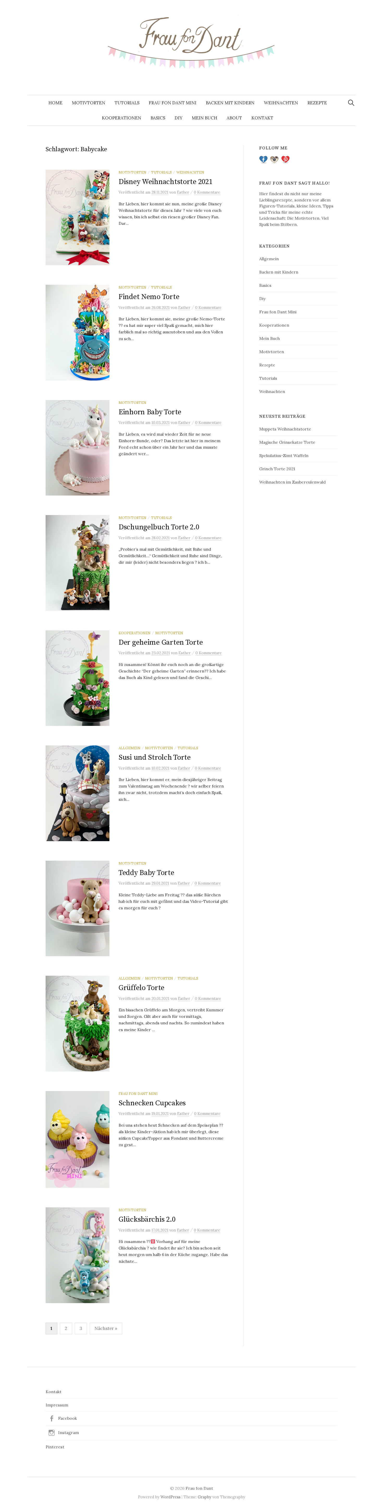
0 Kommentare (207, 192)
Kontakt (262, 118)
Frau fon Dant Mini (172, 103)
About (234, 118)
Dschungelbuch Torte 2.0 (159, 527)
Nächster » (106, 1328)
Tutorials (127, 103)
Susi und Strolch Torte (155, 757)
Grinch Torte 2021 (277, 468)
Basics (158, 118)
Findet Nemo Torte (149, 296)
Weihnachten (281, 103)
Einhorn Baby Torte (150, 412)
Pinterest (55, 1446)
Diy (178, 118)
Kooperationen (121, 118)
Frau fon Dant (199, 1488)
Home (55, 103)
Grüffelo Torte (141, 987)
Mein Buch (204, 118)
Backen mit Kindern (230, 103)
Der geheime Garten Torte (161, 642)
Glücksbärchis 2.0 (147, 1219)
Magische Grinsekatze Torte (287, 442)
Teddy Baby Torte (146, 872)
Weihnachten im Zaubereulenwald (292, 482)
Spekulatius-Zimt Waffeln (283, 455)
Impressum (57, 1404)
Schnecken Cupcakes (152, 1103)
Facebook (67, 1418)
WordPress (170, 1496)
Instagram (68, 1432)
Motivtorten (88, 103)
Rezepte (317, 103)
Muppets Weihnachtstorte (285, 429)
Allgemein (129, 748)
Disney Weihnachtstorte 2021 (165, 181)
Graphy (204, 1496)
